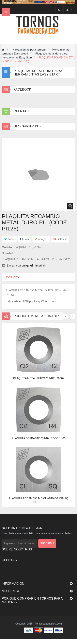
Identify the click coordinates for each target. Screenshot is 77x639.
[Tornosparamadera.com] (38, 25)
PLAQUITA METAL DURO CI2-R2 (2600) (38, 378)
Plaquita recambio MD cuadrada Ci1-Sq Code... (38, 500)
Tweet (10, 239)
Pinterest (61, 239)
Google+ (42, 239)
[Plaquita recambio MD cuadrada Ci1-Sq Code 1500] (38, 469)
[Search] (59, 10)
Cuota (25, 239)
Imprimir (40, 265)
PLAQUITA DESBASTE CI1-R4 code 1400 (39, 438)
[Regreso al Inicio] (3, 49)
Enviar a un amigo (18, 265)
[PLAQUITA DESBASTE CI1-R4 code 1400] (38, 409)
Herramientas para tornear (29, 49)
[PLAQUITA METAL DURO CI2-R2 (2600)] (38, 349)
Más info (13, 276)
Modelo (7, 247)
